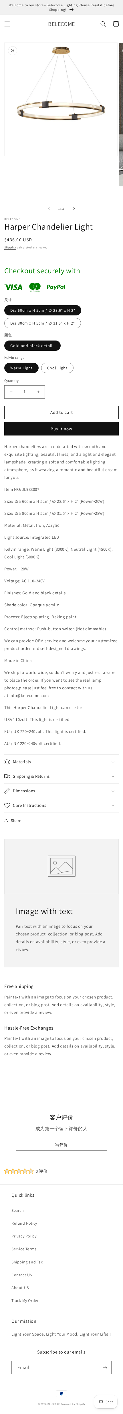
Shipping (10, 247)
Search (17, 1210)
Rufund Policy (24, 1223)
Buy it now (61, 429)
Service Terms (24, 1248)
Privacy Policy (23, 1236)
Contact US (21, 1274)
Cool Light (57, 367)
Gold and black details (32, 345)
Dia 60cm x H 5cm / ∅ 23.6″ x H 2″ (42, 310)
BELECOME (53, 1403)
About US (20, 1287)
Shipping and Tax (27, 1262)
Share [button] (16, 820)
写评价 (61, 1144)
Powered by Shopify (73, 1403)
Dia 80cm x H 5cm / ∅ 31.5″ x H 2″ (42, 323)
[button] (7, 24)
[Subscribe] (105, 1367)
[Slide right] (74, 208)
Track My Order (25, 1300)
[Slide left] (49, 208)
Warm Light (21, 367)
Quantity (11, 380)
